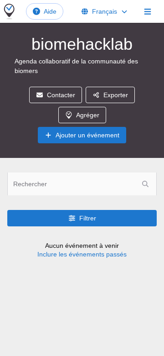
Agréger (87, 115)
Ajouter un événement (87, 135)
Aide (50, 11)
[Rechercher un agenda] (145, 184)
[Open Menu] (147, 11)
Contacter (61, 95)
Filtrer (87, 218)
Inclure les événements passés (82, 254)
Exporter (115, 95)
